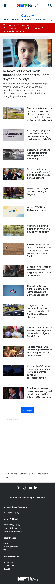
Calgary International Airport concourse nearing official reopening (39, 154)
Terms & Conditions (12, 528)
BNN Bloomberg (10, 546)
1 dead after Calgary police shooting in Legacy (38, 191)
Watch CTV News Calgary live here (36, 208)
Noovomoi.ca (9, 565)
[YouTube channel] (30, 487)
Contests (26, 19)
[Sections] (5, 5)
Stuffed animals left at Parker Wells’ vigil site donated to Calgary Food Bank (39, 332)
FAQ (34, 474)
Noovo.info (8, 562)
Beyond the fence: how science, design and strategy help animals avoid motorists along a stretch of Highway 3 (39, 114)
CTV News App (10, 474)
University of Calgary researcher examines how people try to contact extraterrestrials (39, 372)
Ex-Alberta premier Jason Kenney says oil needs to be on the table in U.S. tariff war (39, 392)
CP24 (5, 543)
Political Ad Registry (12, 531)
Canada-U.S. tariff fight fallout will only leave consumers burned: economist (38, 290)
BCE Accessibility (11, 512)
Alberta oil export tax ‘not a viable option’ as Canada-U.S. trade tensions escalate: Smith (39, 250)
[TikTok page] (24, 487)
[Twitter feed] (19, 487)
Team (5, 477)
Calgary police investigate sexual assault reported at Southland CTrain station (38, 311)
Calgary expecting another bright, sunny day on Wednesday (39, 229)
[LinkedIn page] (36, 487)
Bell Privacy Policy (11, 524)
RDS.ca (6, 569)
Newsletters (43, 474)
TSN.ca (6, 550)
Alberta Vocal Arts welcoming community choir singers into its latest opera (39, 351)
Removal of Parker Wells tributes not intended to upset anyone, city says (26, 75)
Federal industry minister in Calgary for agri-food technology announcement (39, 173)
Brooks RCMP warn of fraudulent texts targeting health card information (39, 271)
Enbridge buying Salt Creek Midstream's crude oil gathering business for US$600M (39, 135)
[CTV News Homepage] (27, 5)
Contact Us (40, 19)
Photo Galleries (11, 19)
